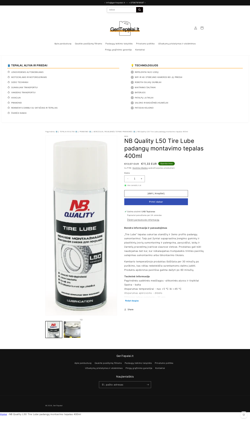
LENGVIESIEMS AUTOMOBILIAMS (27, 72)
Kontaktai (160, 368)
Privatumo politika (164, 363)
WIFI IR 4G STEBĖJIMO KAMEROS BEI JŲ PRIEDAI (158, 77)
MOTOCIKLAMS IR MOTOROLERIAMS (29, 77)
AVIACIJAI (16, 98)
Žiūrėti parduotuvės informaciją (143, 220)
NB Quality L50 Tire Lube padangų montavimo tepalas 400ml (45, 414)
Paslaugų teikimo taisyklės (138, 363)
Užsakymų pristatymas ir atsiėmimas (104, 368)
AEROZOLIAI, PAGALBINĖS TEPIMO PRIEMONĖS (113, 132)
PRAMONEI (16, 103)
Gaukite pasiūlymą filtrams (108, 363)
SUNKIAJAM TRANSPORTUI (24, 87)
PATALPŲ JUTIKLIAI (144, 98)
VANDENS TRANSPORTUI (23, 92)
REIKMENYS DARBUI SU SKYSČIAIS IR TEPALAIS (34, 108)
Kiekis (127, 173)
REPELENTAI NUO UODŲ (147, 72)
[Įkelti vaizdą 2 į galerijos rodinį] (72, 329)
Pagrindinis (50, 132)
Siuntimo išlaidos (140, 168)
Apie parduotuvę (83, 363)
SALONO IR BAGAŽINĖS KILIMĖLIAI (151, 103)
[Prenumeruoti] (148, 384)
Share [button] (131, 309)
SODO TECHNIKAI (19, 82)
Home (3, 414)
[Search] (139, 9)
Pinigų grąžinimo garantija (139, 368)
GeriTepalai (58, 406)
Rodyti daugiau (132, 301)
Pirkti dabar (156, 201)
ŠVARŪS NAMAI (18, 113)
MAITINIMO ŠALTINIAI (145, 87)
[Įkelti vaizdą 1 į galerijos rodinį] (53, 329)
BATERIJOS (140, 92)
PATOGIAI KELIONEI (144, 108)
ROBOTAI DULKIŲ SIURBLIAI (148, 82)
